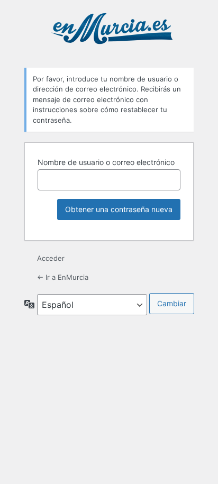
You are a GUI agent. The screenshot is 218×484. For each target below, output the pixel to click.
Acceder (51, 258)
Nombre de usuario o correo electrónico (106, 162)
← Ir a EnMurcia (62, 277)
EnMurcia (111, 32)
